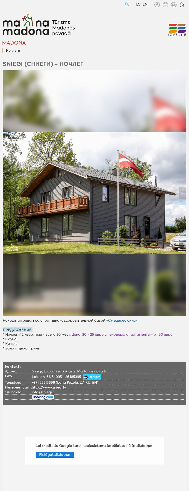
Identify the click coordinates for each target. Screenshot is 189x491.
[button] (182, 5)
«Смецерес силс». (122, 320)
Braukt (94, 377)
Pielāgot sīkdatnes (55, 454)
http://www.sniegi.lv (49, 387)
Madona (14, 43)
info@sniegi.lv (43, 392)
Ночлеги (13, 51)
